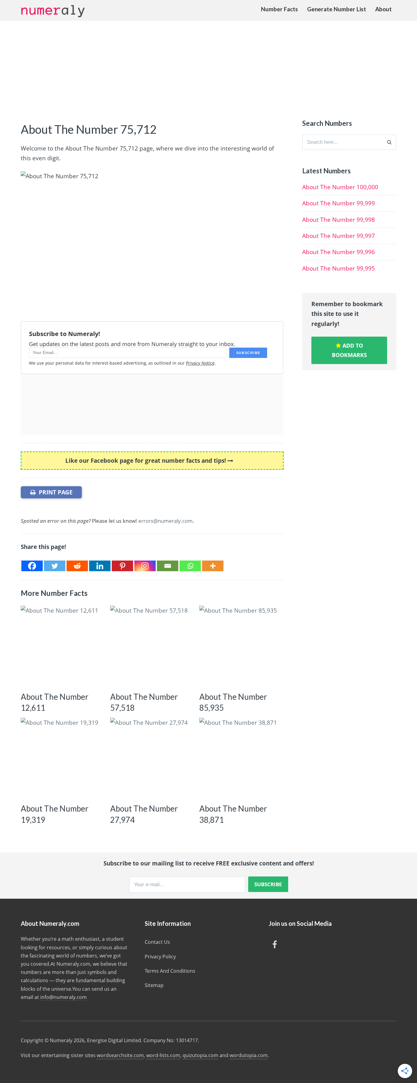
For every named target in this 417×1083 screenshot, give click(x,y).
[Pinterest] (122, 566)
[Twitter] (54, 566)
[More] (212, 566)
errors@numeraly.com (165, 520)
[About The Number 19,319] (61, 758)
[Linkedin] (100, 566)
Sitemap (154, 985)
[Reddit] (77, 566)
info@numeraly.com (63, 997)
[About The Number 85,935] (240, 646)
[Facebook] (32, 566)
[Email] (167, 566)
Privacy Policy (160, 956)
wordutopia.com (249, 1055)
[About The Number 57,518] (151, 646)
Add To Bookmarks (349, 350)
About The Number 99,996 (338, 252)
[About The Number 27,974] (151, 758)
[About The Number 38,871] (240, 758)
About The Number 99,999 (338, 203)
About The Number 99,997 (338, 236)
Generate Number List (336, 8)
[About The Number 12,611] (61, 646)
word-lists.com (163, 1055)
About (383, 8)
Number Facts (279, 8)
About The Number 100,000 (340, 187)
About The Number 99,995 (338, 268)
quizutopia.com (200, 1055)
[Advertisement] (208, 66)
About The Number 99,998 (338, 220)
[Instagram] (145, 566)
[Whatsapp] (190, 566)
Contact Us (157, 942)
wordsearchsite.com (120, 1055)
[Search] (389, 142)
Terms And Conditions (170, 971)
